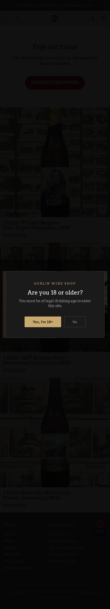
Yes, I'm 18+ (43, 322)
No (75, 322)
